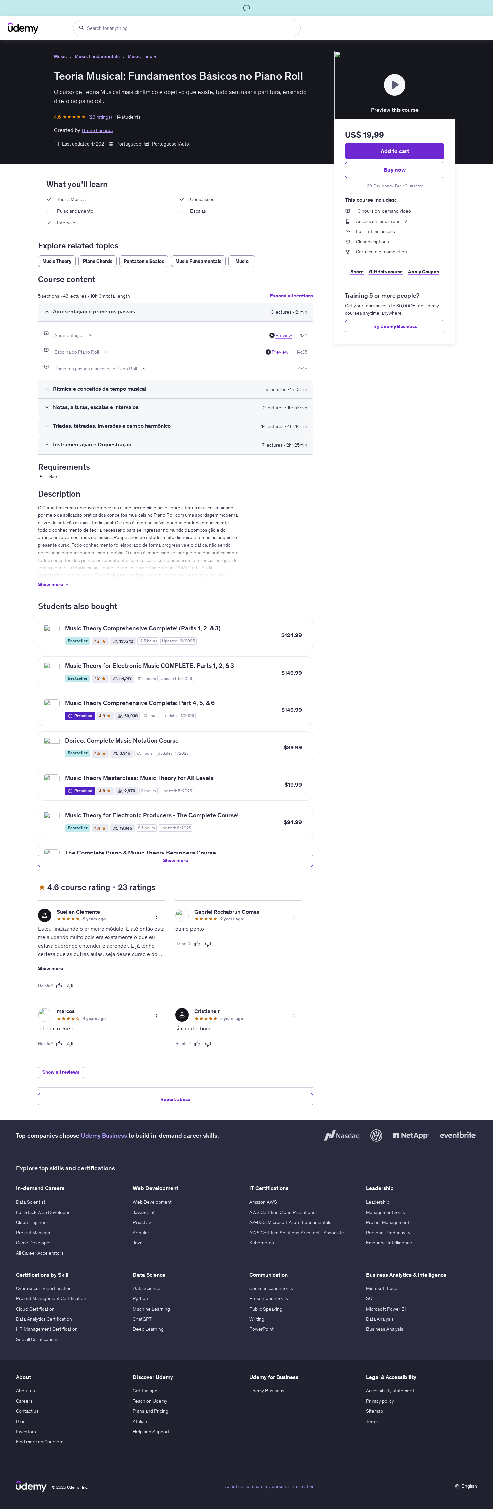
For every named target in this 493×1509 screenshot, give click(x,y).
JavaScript (144, 1212)
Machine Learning (151, 1309)
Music (60, 56)
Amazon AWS (263, 1202)
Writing (256, 1319)
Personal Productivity (388, 1233)
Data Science (146, 1288)
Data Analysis (380, 1319)
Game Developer (33, 1243)
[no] (70, 986)
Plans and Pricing (150, 1411)
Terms (372, 1421)
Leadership (377, 1202)
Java (137, 1243)
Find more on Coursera (39, 1442)
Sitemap (374, 1411)
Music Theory (142, 56)
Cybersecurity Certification (44, 1288)
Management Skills (385, 1212)
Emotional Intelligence (389, 1243)
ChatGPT (142, 1319)
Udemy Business (104, 1135)
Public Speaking (265, 1309)
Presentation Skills (268, 1298)
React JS (142, 1222)
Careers (24, 1401)
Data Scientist (30, 1202)
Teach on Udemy (150, 1401)
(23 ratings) (100, 117)
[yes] (59, 986)
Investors (26, 1432)
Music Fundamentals (97, 56)
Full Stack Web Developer (43, 1212)
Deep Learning (148, 1329)
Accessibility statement (390, 1391)
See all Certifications (37, 1339)
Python (140, 1298)
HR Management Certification (47, 1329)
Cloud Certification (35, 1309)
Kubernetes (261, 1243)
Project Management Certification (51, 1298)
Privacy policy (380, 1401)
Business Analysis (384, 1329)
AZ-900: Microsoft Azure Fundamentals (290, 1222)
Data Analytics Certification (44, 1319)
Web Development (152, 1202)
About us (25, 1391)
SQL (370, 1298)
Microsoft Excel (382, 1288)
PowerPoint (261, 1329)
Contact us (27, 1411)
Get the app (145, 1391)
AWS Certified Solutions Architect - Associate (296, 1233)
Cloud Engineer (32, 1222)
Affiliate (141, 1421)
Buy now (395, 169)
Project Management (387, 1222)
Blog (21, 1421)
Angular (141, 1233)
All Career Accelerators (40, 1253)
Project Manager (33, 1233)
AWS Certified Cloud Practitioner (283, 1212)
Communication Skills (271, 1288)
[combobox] (187, 28)
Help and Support (151, 1432)
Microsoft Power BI (386, 1309)
